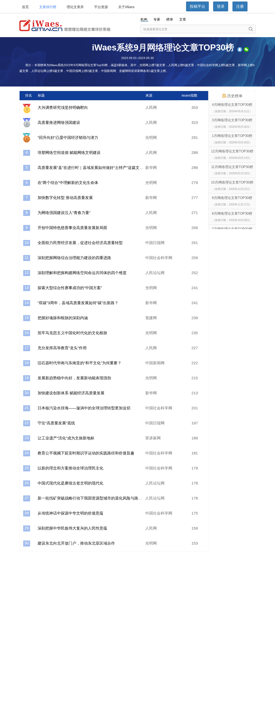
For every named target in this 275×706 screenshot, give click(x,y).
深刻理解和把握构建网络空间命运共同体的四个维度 (82, 273)
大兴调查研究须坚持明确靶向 (63, 107)
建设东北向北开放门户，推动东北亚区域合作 (76, 543)
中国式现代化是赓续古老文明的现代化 (70, 483)
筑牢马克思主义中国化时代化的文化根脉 (72, 333)
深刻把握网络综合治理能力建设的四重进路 (74, 258)
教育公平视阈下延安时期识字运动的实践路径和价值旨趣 (86, 453)
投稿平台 (197, 6)
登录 (221, 6)
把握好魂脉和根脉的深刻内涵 (63, 318)
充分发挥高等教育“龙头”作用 (62, 348)
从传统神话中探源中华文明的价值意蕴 (70, 513)
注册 (240, 6)
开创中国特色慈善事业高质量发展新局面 (72, 228)
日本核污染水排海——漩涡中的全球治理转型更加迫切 (84, 408)
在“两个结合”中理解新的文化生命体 (68, 183)
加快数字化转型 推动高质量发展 (65, 198)
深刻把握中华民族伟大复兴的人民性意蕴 (72, 528)
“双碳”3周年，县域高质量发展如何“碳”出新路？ (78, 303)
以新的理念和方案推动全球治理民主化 (70, 468)
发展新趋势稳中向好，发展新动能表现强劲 (74, 378)
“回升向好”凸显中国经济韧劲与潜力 (68, 137)
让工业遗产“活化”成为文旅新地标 (66, 438)
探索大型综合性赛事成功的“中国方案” (70, 288)
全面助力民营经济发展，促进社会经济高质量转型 (80, 243)
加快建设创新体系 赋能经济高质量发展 (71, 393)
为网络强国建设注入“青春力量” (64, 213)
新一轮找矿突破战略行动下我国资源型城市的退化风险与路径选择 (94, 498)
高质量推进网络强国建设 (59, 122)
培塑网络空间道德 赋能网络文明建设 (69, 152)
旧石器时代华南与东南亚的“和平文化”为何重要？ (79, 363)
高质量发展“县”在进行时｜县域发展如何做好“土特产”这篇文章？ (92, 167)
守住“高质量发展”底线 (56, 423)
